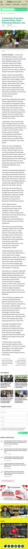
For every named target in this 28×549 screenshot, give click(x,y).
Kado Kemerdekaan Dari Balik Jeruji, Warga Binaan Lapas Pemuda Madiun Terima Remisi (14, 473)
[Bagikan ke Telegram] (19, 546)
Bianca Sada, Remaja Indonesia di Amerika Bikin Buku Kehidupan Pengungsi (7, 362)
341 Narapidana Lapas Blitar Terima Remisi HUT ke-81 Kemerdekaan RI (14, 457)
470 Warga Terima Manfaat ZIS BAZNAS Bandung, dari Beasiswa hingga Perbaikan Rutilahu (7, 400)
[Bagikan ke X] (12, 546)
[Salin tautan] (22, 546)
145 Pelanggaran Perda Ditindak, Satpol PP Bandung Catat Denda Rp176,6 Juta (6, 385)
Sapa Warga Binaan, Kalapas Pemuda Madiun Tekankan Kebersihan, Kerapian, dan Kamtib (15, 465)
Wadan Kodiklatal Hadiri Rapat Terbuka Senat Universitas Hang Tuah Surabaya (20, 362)
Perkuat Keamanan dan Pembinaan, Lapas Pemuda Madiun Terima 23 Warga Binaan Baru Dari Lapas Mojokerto (15, 442)
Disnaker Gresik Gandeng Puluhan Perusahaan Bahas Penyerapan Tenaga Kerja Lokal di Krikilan (21, 385)
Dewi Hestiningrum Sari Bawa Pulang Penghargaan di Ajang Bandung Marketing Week (21, 400)
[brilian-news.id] (14, 1)
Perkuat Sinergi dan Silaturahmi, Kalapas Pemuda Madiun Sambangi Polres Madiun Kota (15, 450)
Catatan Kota (9, 24)
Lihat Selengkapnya (8, 480)
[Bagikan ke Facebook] (8, 546)
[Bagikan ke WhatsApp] (15, 546)
